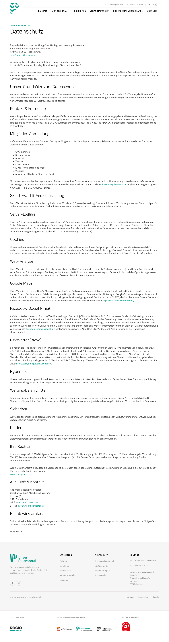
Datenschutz (143, 597)
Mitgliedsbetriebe (68, 575)
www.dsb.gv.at (18, 474)
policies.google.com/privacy (119, 300)
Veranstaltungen (99, 11)
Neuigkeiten (79, 11)
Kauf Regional (59, 11)
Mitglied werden (102, 566)
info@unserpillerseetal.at (116, 4)
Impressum (130, 597)
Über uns (152, 11)
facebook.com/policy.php (39, 328)
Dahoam (42, 11)
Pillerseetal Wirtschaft (127, 11)
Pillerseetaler (100, 575)
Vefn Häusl (64, 566)
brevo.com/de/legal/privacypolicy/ (33, 363)
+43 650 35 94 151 (136, 4)
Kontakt (156, 597)
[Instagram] (155, 4)
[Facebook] (149, 4)
